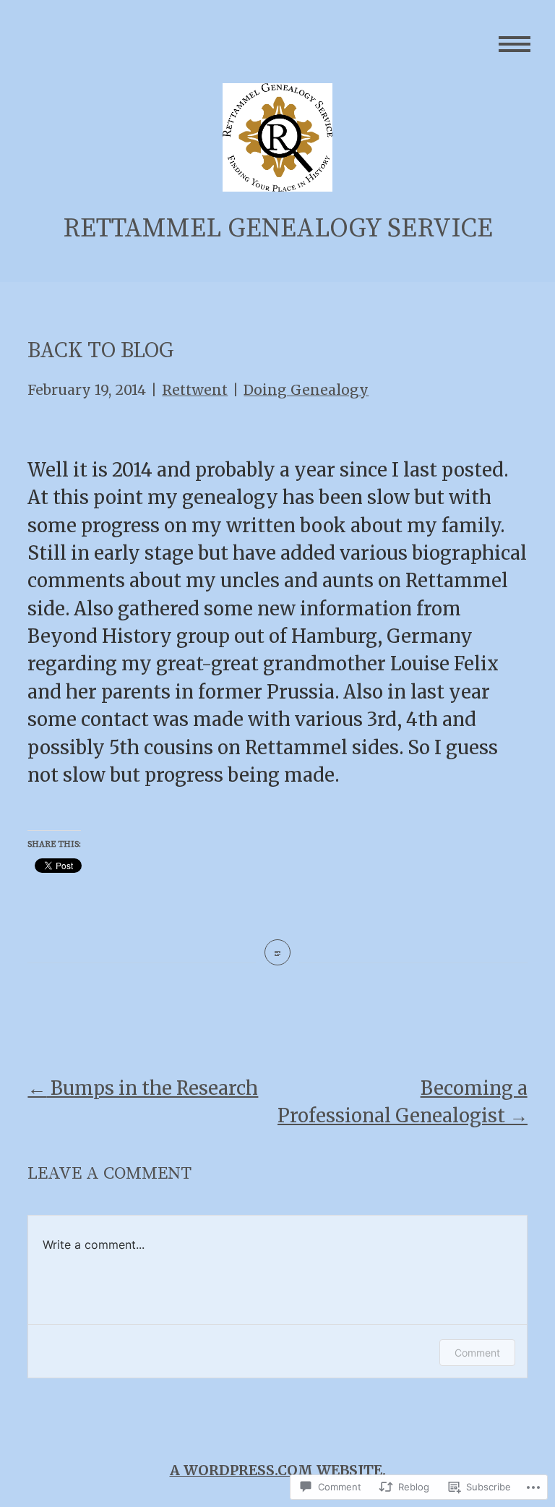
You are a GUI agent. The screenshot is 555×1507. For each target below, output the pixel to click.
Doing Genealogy (306, 389)
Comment (477, 1352)
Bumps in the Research (142, 1088)
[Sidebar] (515, 45)
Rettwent (195, 389)
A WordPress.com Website (276, 1470)
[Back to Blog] (277, 952)
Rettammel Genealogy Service (278, 229)
